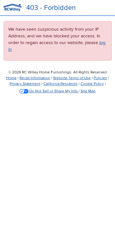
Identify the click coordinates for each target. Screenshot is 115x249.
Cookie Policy (92, 83)
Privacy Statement (25, 83)
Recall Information (34, 78)
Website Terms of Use (72, 78)
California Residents (60, 83)
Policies (100, 78)
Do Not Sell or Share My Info (53, 91)
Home (11, 78)
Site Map (88, 91)
